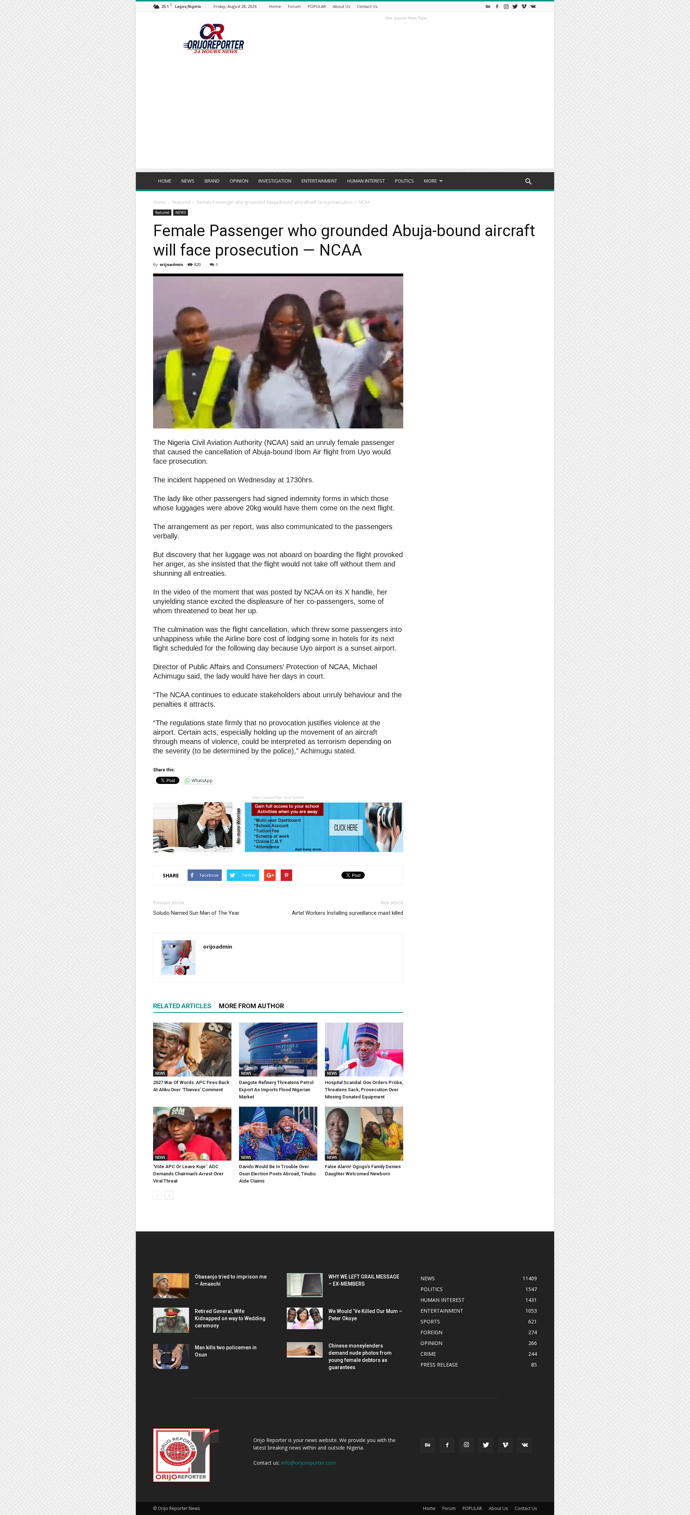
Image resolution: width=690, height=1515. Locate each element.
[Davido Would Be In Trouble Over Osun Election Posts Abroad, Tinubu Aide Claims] (278, 1134)
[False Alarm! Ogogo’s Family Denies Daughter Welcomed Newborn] (364, 1134)
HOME (164, 181)
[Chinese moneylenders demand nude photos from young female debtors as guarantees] (305, 1350)
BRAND (212, 181)
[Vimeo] (524, 6)
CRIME (428, 1353)
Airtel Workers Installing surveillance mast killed (347, 913)
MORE (430, 181)
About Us (341, 6)
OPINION (239, 181)
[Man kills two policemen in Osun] (171, 1356)
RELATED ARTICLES (182, 1006)
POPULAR (317, 6)
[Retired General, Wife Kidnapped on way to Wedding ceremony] (171, 1320)
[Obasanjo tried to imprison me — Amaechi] (171, 1285)
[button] (528, 181)
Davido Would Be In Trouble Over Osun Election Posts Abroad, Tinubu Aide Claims (277, 1174)
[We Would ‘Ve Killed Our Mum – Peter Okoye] (305, 1318)
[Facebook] (497, 6)
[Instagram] (506, 6)
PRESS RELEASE (439, 1364)
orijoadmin (171, 264)
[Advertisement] (345, 118)
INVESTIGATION (274, 181)
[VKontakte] (533, 6)
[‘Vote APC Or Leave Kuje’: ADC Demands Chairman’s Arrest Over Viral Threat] (192, 1134)
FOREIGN (431, 1332)
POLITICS (404, 181)
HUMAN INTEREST (366, 181)
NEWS (187, 181)
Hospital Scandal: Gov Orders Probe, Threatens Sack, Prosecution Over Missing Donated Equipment (364, 1089)
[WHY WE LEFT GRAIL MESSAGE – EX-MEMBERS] (305, 1285)
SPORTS (430, 1321)
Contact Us (367, 6)
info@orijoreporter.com (308, 1462)
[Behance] (488, 6)
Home (275, 6)
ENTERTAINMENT (319, 181)
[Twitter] (515, 6)
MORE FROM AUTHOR (251, 1006)
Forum (294, 6)
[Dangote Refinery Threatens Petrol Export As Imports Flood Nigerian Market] (278, 1049)
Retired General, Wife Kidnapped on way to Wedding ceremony (230, 1318)
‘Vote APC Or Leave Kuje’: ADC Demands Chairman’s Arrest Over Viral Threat (188, 1174)
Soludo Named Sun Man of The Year (196, 913)
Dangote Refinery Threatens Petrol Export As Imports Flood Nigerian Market (276, 1089)
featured (181, 202)
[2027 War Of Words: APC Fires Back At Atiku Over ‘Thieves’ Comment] (192, 1049)
